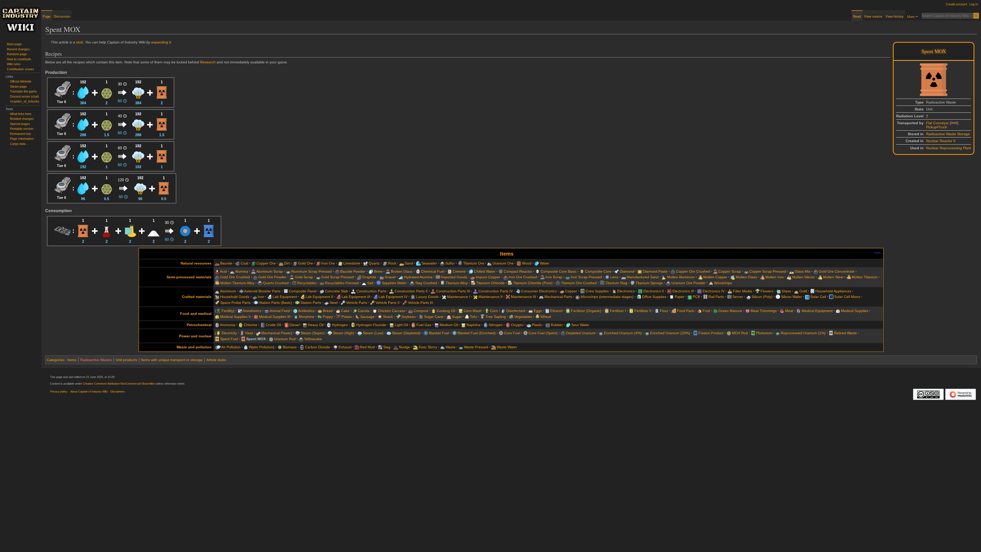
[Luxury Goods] (413, 297)
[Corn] (487, 311)
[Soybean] (398, 317)
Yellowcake (313, 339)
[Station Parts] (297, 303)
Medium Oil (449, 325)
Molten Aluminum (681, 277)
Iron (261, 297)
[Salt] (153, 230)
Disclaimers (117, 391)
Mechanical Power (276, 333)
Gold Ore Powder (272, 277)
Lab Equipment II (319, 297)
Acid (223, 271)
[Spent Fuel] (217, 339)
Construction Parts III (453, 291)
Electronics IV (714, 291)
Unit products (126, 360)
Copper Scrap (729, 271)
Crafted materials (197, 297)
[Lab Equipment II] (302, 297)
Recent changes (18, 49)
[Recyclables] (294, 283)
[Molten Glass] (130, 230)
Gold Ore (305, 263)
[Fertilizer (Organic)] (568, 311)
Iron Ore (328, 263)
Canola (363, 311)
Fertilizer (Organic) (586, 311)
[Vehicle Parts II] (372, 303)
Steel (334, 303)
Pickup (931, 127)
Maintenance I (458, 297)
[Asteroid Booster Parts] (241, 291)
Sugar (457, 317)
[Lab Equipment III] (338, 297)
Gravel (390, 277)
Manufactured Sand (643, 277)
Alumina (241, 271)
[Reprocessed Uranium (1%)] (778, 333)
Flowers (767, 291)
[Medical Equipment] (799, 311)
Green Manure (730, 311)
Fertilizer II (642, 311)
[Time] (125, 84)
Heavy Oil (315, 325)
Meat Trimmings (764, 311)
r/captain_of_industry (24, 101)
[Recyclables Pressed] (322, 283)
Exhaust (345, 347)
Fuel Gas (423, 325)
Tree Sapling (495, 317)
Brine (378, 271)
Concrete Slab (336, 291)
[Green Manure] (715, 311)
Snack (388, 317)
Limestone (351, 263)
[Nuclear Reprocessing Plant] (62, 230)
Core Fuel (512, 333)
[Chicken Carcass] (375, 311)
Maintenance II (490, 297)
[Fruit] (699, 311)
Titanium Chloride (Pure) (533, 283)
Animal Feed (280, 311)
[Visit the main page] (20, 20)
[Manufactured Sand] (624, 277)
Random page (17, 54)
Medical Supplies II (235, 317)
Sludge (404, 347)
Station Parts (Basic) (275, 303)
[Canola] (355, 311)
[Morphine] (296, 317)
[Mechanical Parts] (541, 297)
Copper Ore (266, 263)
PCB (696, 297)
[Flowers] (757, 291)
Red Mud (367, 347)
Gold (803, 291)
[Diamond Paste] (640, 271)
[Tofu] (467, 317)
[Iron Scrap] (542, 277)
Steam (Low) (373, 333)
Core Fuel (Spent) (543, 333)
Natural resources (196, 263)
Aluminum (228, 291)
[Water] (83, 92)
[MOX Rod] (106, 92)
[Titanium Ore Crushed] (558, 283)
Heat (249, 333)
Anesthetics (252, 311)
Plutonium (764, 333)
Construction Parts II (411, 291)
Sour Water (580, 325)
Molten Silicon (803, 277)
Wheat (546, 317)
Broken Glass (402, 271)
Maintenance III (523, 297)
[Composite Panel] (286, 291)
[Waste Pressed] (461, 347)
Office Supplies (654, 297)
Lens (614, 277)
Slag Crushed (426, 283)
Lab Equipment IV (393, 297)
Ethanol (556, 311)
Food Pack (685, 311)
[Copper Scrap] (715, 271)
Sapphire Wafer (394, 283)
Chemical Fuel (432, 271)
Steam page (18, 86)
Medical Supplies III (274, 317)
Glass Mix (802, 271)
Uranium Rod (285, 339)
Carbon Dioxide (317, 347)
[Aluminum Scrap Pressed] (288, 271)
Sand (409, 263)
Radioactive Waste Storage (948, 134)
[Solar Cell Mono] (831, 297)
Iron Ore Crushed (523, 277)
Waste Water (507, 347)
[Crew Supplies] (582, 291)
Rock (392, 263)
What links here (20, 114)
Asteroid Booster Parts (262, 291)
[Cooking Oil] (433, 311)
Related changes (22, 119)
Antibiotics (306, 311)
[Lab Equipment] (269, 297)
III (955, 123)
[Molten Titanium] (849, 277)
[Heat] (242, 333)
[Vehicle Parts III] (405, 303)
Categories (55, 360)
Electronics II (653, 291)
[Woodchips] (711, 283)
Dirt (287, 263)
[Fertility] (218, 311)
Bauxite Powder (353, 271)
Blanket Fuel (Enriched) (477, 333)
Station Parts (310, 303)
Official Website (20, 81)
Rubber (557, 325)
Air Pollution (230, 347)
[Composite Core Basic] (537, 271)
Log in (973, 4)
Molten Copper (715, 277)
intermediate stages (616, 297)
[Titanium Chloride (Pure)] (510, 283)
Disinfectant (515, 311)
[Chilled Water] (471, 271)
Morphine (306, 317)
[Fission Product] (209, 230)
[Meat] (782, 311)
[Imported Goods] (438, 277)
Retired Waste (845, 333)
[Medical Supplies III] (256, 317)
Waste (451, 347)
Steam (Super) (312, 333)
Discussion (62, 16)
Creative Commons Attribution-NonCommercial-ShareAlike (119, 383)
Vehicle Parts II (388, 303)
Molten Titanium (865, 277)
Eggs (538, 311)
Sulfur (450, 263)
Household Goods (234, 297)
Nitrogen (496, 325)
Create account (956, 4)
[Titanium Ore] (460, 263)
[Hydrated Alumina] (401, 277)
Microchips (589, 297)
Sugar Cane (433, 317)
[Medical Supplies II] (217, 317)
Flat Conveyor (937, 123)
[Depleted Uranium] (563, 333)
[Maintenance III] (508, 297)
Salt (370, 283)
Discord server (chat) (24, 96)
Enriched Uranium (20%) (670, 333)
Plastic (537, 325)
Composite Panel (303, 291)
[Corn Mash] (461, 311)
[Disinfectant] (503, 311)
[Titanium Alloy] (442, 283)
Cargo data (18, 144)
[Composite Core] (582, 271)
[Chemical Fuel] (418, 271)
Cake (345, 311)
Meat (789, 311)
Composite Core (598, 271)
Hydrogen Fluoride (371, 325)
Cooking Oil (446, 311)
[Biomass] (280, 347)
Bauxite (226, 263)
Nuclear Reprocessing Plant (948, 148)
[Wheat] (537, 317)
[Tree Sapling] (482, 317)
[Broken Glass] (388, 271)
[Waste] (442, 347)
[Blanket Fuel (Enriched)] (454, 333)
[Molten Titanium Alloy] (217, 283)
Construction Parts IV (495, 291)
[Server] (729, 297)
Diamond (627, 271)
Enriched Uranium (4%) (623, 333)
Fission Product (710, 333)
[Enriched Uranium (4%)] (601, 333)
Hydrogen (340, 325)
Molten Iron (774, 277)
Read (857, 16)
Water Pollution (261, 347)
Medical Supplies (854, 311)
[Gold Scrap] (292, 277)
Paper (679, 297)
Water (544, 263)
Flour (664, 311)
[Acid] (106, 230)
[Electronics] (614, 291)
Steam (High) (343, 333)
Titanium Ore (473, 263)
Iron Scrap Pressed (586, 277)
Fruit (706, 311)
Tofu (473, 317)
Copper (571, 291)
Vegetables (523, 317)
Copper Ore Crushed (693, 271)
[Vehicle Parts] (343, 303)
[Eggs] (531, 311)
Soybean (408, 317)
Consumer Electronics (539, 291)
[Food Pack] (674, 311)
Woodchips (723, 283)
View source (873, 16)
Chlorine (250, 325)
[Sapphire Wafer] (379, 283)
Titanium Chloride (490, 283)
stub (79, 42)
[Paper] (672, 297)
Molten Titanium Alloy (237, 283)
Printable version (21, 129)
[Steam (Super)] (298, 333)
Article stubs (216, 360)
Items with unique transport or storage (172, 360)
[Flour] (657, 311)
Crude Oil (273, 325)
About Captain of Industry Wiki (89, 391)
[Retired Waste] (831, 333)
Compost (421, 311)
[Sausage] (357, 317)
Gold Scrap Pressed (337, 277)
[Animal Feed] (267, 311)
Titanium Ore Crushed (579, 283)
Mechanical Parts (558, 297)
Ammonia (227, 325)
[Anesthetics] (240, 311)
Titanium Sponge (649, 283)
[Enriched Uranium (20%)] (647, 333)
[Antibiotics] (295, 311)
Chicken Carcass (391, 311)
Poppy (328, 317)
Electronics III (683, 291)
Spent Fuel (229, 339)
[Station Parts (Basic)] (256, 303)
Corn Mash (473, 311)
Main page (14, 44)
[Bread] (320, 311)
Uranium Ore (503, 263)
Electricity (229, 333)
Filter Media (742, 291)
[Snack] (380, 317)
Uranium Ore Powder (688, 283)
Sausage (367, 317)
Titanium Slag (616, 283)
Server (737, 297)
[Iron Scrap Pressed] (568, 277)
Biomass (290, 347)
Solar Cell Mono (847, 297)
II (952, 123)
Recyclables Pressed (342, 283)
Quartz (374, 263)
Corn (494, 311)
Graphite (369, 277)
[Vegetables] (511, 317)
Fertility (227, 311)
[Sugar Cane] (421, 317)
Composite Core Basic (559, 271)
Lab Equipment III (356, 297)
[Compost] (410, 311)
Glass (786, 291)
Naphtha (473, 325)
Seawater (429, 263)
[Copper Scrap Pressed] (746, 271)
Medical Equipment (817, 311)
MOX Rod (740, 333)
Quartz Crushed (276, 283)
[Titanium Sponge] (632, 283)
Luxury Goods (427, 297)
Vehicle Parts (356, 303)
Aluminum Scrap (269, 271)
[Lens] (607, 277)
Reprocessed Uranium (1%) (803, 333)
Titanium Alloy (457, 283)
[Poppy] (320, 317)
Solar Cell (818, 297)
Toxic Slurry (427, 347)
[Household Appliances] (812, 291)
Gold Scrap (304, 277)
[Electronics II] (640, 291)
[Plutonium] (753, 333)
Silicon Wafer (791, 297)
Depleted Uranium (580, 333)
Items (506, 254)
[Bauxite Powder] (337, 271)
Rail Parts (716, 297)
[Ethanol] (547, 311)
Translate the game (23, 91)
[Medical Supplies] (838, 311)
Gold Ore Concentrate (837, 271)
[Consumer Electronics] (518, 291)
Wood (526, 263)
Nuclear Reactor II (940, 141)
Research (208, 62)
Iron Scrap (553, 277)
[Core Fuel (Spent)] (525, 333)
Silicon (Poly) (762, 297)
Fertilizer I (618, 311)
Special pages (20, 124)
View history (894, 16)
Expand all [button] (17, 149)
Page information (22, 139)
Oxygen (517, 325)
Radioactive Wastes (96, 360)
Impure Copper (488, 277)
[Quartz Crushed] (260, 283)
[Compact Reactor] (501, 271)
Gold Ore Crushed (235, 277)
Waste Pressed (476, 347)
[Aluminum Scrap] (253, 271)
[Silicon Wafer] (778, 297)
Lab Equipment (285, 297)
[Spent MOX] (162, 92)
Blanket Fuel (439, 333)
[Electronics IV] (699, 291)
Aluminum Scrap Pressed (311, 271)
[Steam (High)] (138, 92)
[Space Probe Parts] (217, 303)
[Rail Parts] (705, 297)
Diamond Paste (655, 271)
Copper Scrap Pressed (767, 271)
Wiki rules (13, 64)
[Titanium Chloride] (473, 283)
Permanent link (20, 134)
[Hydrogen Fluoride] (353, 325)
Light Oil (401, 325)
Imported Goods (454, 277)
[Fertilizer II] (631, 311)
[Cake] (338, 311)
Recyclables (307, 283)
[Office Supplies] (639, 297)
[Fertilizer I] (607, 311)
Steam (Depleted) (406, 333)
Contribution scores (20, 69)
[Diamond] (617, 271)
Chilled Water (484, 271)
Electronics (626, 291)
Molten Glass (746, 277)
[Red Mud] (357, 347)
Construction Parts (371, 291)
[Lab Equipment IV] (375, 297)
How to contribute (19, 59)
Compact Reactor (518, 271)
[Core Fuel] (501, 333)
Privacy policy (58, 391)
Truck (942, 127)
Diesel (294, 325)
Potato (346, 317)
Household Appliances (833, 291)
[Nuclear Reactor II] (62, 89)
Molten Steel (833, 277)
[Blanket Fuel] (185, 230)
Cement (459, 271)
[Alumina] (232, 271)
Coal (244, 263)
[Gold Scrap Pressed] (318, 277)
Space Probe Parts (235, 303)
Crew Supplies (597, 291)
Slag (386, 347)
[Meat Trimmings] (747, 311)
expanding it (161, 42)
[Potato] (338, 317)
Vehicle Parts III (420, 303)
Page (46, 16)
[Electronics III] (669, 291)
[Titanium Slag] (602, 283)
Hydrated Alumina (418, 277)
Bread (328, 311)
